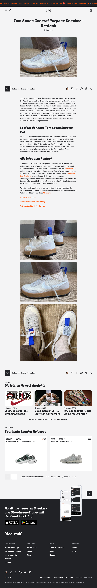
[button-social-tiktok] (86, 88)
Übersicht (47, 193)
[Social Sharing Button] (7, 88)
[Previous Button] (7, 477)
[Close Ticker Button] (90, 3)
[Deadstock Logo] (48, 10)
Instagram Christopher (28, 197)
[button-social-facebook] (76, 88)
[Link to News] (10, 10)
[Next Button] (14, 477)
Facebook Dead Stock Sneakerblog (32, 202)
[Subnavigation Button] (6, 10)
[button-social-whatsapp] (81, 88)
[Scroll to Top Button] (89, 493)
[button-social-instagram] (72, 88)
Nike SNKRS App (70, 169)
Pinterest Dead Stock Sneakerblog (32, 206)
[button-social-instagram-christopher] (67, 88)
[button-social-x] (90, 88)
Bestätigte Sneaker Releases (25, 431)
